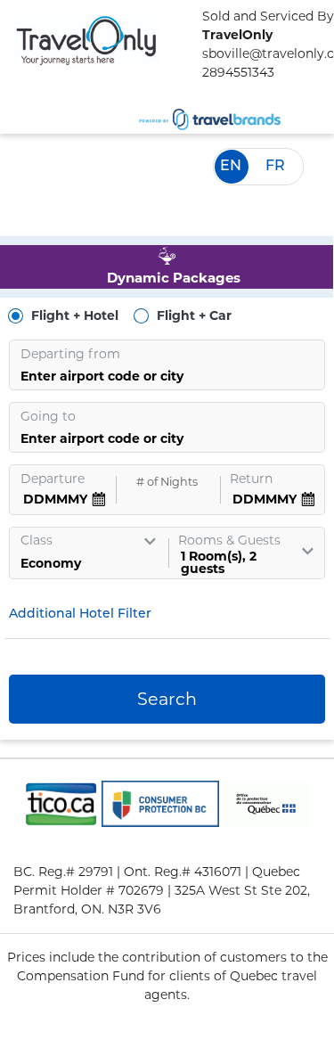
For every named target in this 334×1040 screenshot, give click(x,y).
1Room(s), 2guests (219, 562)
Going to (48, 416)
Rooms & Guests (229, 540)
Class (36, 540)
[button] (88, 614)
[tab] (166, 267)
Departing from (70, 354)
